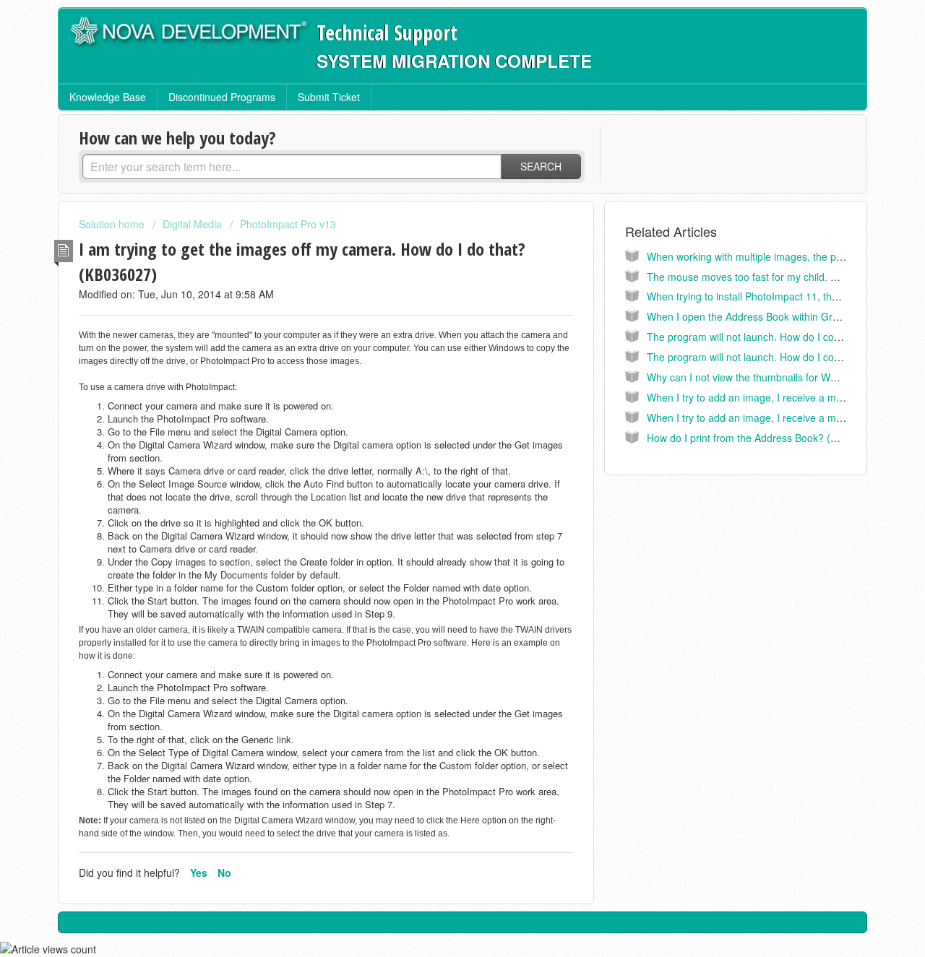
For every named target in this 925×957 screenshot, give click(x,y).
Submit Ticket (329, 97)
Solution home (113, 224)
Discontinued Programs (221, 97)
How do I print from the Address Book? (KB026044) (764, 437)
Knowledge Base (107, 97)
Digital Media (192, 224)
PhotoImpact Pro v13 (288, 224)
